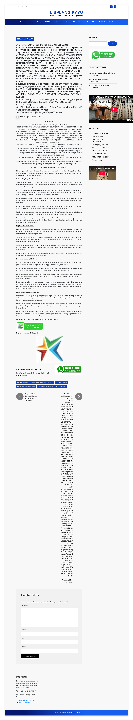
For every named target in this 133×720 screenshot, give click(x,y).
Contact (59, 22)
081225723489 (41, 167)
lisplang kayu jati (61, 382)
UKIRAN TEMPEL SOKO (100, 157)
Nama (23, 630)
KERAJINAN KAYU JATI (25, 39)
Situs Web (24, 647)
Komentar (24, 605)
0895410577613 (63, 167)
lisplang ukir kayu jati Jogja (26, 386)
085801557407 (52, 167)
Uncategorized (97, 160)
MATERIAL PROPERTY (100, 148)
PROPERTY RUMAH (99, 151)
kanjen (22, 117)
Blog (39, 22)
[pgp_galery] (49, 121)
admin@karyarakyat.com (26, 700)
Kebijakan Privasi (106, 22)
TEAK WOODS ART (99, 154)
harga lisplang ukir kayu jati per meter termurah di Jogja (35, 382)
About (31, 22)
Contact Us (91, 22)
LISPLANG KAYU (66, 12)
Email (23, 638)
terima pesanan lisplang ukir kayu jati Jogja (52, 386)
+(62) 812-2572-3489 (24, 702)
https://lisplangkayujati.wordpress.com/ (28, 369)
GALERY (48, 22)
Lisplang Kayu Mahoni (100, 145)
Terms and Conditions (74, 22)
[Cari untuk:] (98, 43)
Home (22, 22)
